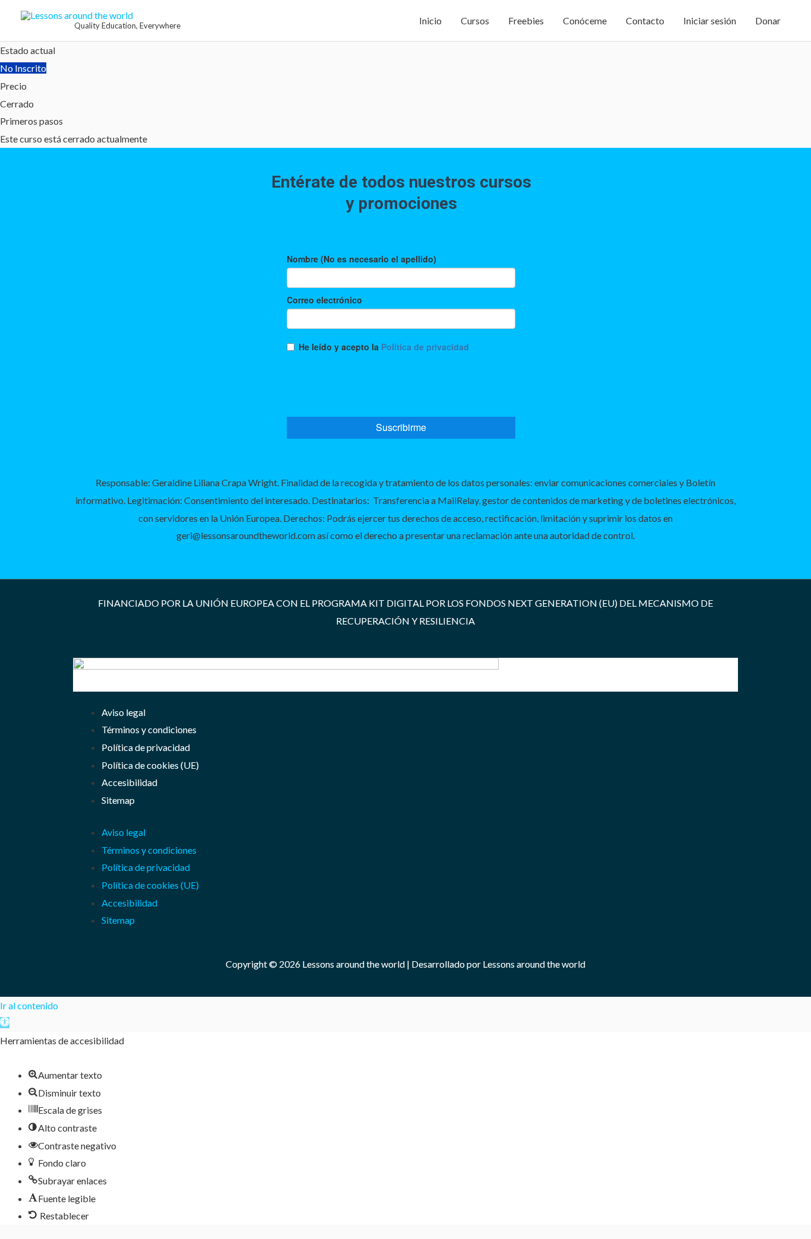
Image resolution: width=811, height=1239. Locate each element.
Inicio (430, 20)
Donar (768, 20)
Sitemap (118, 800)
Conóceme (585, 20)
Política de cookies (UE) (150, 765)
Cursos (475, 20)
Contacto (645, 20)
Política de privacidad (146, 747)
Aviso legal (123, 712)
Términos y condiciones (149, 729)
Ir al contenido (29, 1005)
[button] (4, 1022)
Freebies (526, 20)
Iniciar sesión (709, 20)
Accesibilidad (129, 782)
